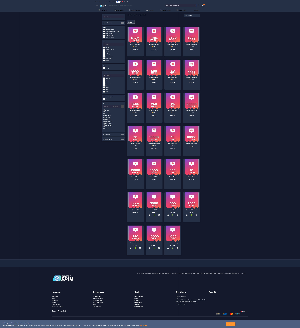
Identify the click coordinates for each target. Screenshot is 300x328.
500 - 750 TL (108, 119)
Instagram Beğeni (109, 35)
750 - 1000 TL (108, 121)
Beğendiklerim (138, 302)
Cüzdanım (137, 300)
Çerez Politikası (97, 306)
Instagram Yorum (109, 33)
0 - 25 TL (107, 110)
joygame (107, 47)
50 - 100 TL (107, 114)
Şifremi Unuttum (138, 296)
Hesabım (136, 298)
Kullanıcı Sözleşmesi (98, 298)
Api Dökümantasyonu (57, 306)
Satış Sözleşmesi (97, 300)
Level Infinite (108, 58)
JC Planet (107, 51)
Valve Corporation (109, 49)
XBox (106, 91)
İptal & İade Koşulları (98, 302)
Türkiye (107, 98)
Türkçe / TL (126, 1)
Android (107, 87)
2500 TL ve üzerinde (110, 129)
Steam (106, 89)
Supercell (107, 54)
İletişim (53, 298)
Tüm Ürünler (55, 300)
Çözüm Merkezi (56, 304)
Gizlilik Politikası (97, 296)
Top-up (107, 68)
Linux (106, 80)
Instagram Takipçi (109, 29)
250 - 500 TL (108, 117)
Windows (107, 78)
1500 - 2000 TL (108, 125)
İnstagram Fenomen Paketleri (112, 31)
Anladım (230, 324)
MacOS (107, 82)
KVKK (94, 304)
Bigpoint (107, 60)
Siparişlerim (137, 304)
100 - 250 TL (108, 115)
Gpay (106, 53)
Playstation (108, 83)
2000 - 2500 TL (108, 127)
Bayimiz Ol (54, 302)
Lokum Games (108, 56)
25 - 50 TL (107, 112)
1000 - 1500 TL (108, 123)
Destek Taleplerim (138, 306)
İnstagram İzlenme (109, 37)
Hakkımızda (55, 296)
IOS (106, 85)
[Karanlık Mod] (118, 2)
